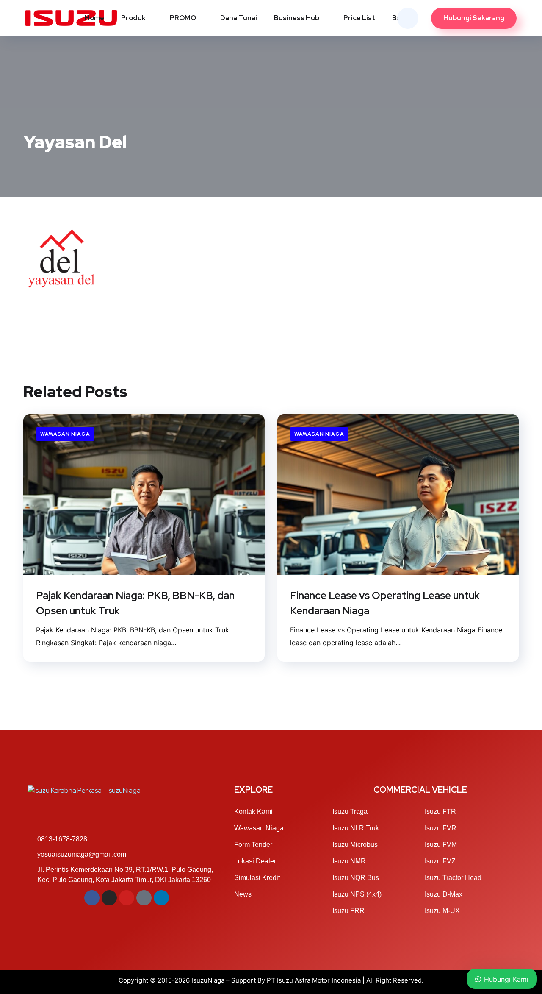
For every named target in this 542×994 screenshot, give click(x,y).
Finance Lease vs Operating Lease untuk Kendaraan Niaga (385, 603)
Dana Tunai (238, 18)
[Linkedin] (161, 897)
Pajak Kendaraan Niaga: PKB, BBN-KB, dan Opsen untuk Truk (135, 603)
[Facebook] (92, 897)
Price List (359, 18)
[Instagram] (109, 897)
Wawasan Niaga (65, 434)
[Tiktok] (144, 897)
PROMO (183, 18)
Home (94, 18)
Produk (133, 18)
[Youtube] (126, 897)
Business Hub (296, 18)
